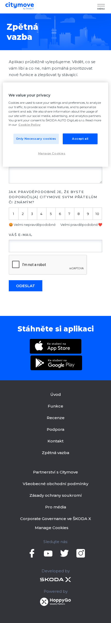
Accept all (80, 138)
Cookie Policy (29, 125)
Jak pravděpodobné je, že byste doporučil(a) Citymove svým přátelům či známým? (53, 197)
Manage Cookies (51, 527)
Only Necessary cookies (36, 138)
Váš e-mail (20, 235)
